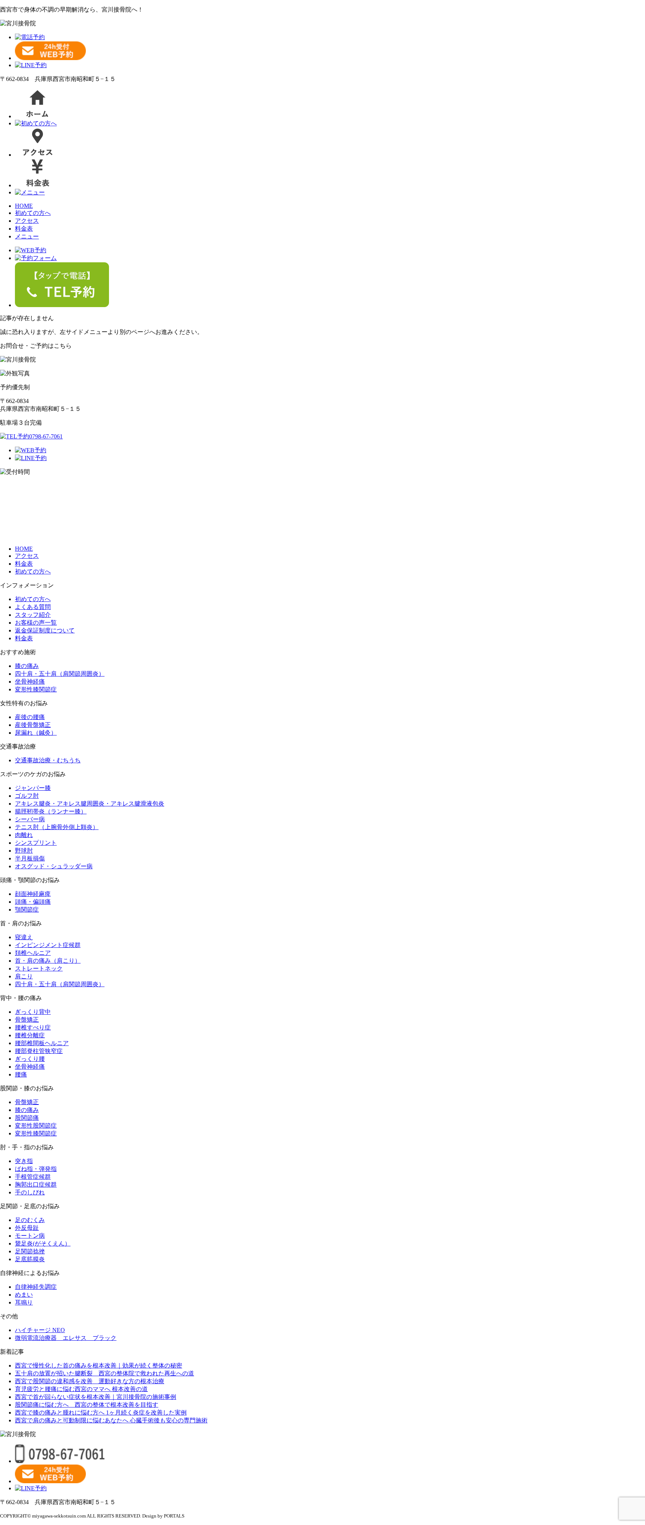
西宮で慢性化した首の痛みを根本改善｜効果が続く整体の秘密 (98, 1365)
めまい (24, 1294)
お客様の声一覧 (36, 622)
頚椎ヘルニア (33, 953)
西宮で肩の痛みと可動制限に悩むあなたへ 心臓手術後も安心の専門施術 (111, 1420)
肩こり (24, 976)
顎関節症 (27, 909)
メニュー (27, 236)
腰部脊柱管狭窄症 (39, 1051)
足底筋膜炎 (30, 1259)
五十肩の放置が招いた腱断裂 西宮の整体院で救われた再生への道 (104, 1373)
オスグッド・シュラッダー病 (54, 866)
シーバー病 (30, 819)
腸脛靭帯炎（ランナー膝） (51, 811)
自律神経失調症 (36, 1287)
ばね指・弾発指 (36, 1169)
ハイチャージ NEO (40, 1330)
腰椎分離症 (30, 1035)
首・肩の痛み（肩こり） (48, 960)
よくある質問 (33, 607)
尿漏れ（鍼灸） (36, 732)
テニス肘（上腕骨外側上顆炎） (57, 827)
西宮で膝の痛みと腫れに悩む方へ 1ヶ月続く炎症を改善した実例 (101, 1412)
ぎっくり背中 (33, 1012)
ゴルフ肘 (27, 796)
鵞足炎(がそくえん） (43, 1243)
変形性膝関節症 (36, 689)
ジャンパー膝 (33, 788)
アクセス (27, 221)
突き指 (24, 1161)
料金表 (24, 228)
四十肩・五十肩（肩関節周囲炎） (60, 674)
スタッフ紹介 (33, 615)
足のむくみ (30, 1220)
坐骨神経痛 (30, 681)
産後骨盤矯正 (33, 725)
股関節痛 (27, 1118)
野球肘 (24, 850)
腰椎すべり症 (33, 1027)
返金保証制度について (45, 630)
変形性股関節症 (36, 1125)
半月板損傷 (30, 858)
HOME (24, 206)
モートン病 (30, 1235)
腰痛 (21, 1074)
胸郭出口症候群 (36, 1184)
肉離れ (24, 835)
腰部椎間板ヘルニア (42, 1043)
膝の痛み (27, 666)
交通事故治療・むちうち (48, 760)
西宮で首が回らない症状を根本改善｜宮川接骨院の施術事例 (95, 1397)
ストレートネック (39, 968)
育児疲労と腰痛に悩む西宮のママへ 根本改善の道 (81, 1389)
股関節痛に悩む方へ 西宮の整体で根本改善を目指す (86, 1404)
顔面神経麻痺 (33, 894)
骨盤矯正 (27, 1019)
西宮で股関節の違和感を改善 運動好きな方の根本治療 (89, 1381)
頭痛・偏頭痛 (33, 902)
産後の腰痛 (30, 717)
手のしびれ (30, 1192)
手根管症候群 (33, 1177)
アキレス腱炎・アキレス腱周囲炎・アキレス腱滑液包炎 (89, 803)
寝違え (24, 937)
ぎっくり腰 (30, 1059)
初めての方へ (33, 213)
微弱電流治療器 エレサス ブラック (65, 1338)
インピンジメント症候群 (48, 945)
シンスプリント (36, 843)
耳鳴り (24, 1302)
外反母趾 (27, 1228)
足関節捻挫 (30, 1251)
